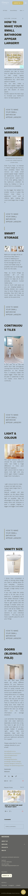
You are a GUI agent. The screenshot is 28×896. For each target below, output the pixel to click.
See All (22, 787)
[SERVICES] (24, 844)
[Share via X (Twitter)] (8, 776)
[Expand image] (7, 248)
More (21, 10)
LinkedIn (18, 885)
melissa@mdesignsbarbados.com (10, 865)
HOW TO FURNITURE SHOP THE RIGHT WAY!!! (13, 806)
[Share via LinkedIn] (12, 776)
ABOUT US (5, 841)
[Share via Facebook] (5, 776)
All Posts (5, 10)
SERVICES (4, 844)
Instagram (11, 885)
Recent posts (7, 769)
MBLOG (4, 850)
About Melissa (13, 10)
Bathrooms (7, 771)
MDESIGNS (5, 837)
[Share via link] (16, 776)
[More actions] (23, 18)
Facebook (4, 885)
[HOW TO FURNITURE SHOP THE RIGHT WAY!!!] (14, 796)
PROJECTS (5, 847)
